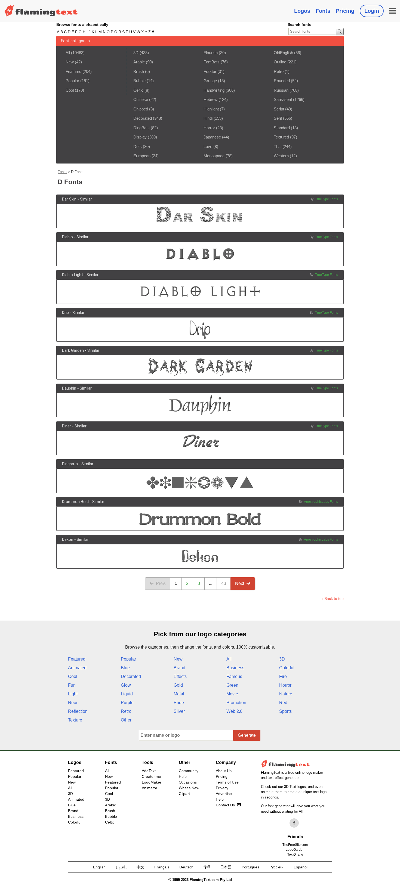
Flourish (211, 52)
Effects (180, 676)
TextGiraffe (295, 854)
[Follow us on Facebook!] (294, 823)
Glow (126, 685)
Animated (77, 667)
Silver (179, 711)
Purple (127, 702)
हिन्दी (207, 867)
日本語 (226, 867)
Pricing (345, 11)
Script (279, 109)
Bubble (139, 80)
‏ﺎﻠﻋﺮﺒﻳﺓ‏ (121, 867)
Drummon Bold (75, 501)
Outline (280, 62)
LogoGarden (295, 850)
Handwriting (214, 90)
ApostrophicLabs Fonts (321, 502)
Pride (179, 702)
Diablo (67, 237)
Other (126, 720)
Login (371, 11)
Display (140, 137)
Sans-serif (283, 99)
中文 (140, 867)
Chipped (140, 109)
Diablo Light (72, 274)
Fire (283, 676)
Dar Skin (69, 199)
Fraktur (210, 71)
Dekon (67, 539)
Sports (285, 711)
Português (250, 867)
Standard (282, 127)
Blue (125, 667)
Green (232, 685)
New (70, 62)
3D (136, 52)
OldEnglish (283, 52)
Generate (247, 735)
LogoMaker (151, 782)
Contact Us (225, 805)
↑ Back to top (332, 598)
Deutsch (186, 867)
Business (235, 667)
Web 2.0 (234, 711)
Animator (149, 788)
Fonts (323, 11)
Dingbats (70, 463)
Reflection (78, 711)
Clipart (184, 793)
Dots (137, 146)
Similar (86, 199)
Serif (278, 118)
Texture (75, 720)
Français (161, 867)
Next (239, 583)
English (99, 867)
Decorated (142, 118)
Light (73, 694)
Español (300, 867)
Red (283, 702)
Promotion (236, 702)
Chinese (140, 99)
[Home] (41, 11)
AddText (149, 771)
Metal (179, 694)
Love (208, 146)
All (68, 52)
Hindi (208, 118)
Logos (302, 11)
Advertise (224, 793)
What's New (189, 788)
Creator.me (151, 776)
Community (188, 771)
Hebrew (210, 99)
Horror (209, 127)
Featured (73, 71)
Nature (285, 694)
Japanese (212, 137)
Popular (72, 80)
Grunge (210, 80)
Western (281, 155)
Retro (279, 71)
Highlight (211, 109)
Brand (179, 667)
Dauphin (69, 388)
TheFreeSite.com (295, 845)
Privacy (222, 788)
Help (183, 776)
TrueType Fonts (326, 199)
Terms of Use (227, 782)
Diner (66, 426)
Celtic (138, 90)
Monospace (214, 155)
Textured (281, 137)
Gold (178, 685)
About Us (224, 771)
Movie (232, 694)
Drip (65, 312)
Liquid (127, 694)
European (141, 155)
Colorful (286, 667)
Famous (234, 676)
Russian (281, 90)
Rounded (282, 80)
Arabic (139, 62)
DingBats (141, 127)
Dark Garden (73, 350)
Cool (70, 90)
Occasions (188, 782)
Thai (277, 146)
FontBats (212, 62)
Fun (72, 685)
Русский (276, 867)
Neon (73, 702)
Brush (138, 71)
